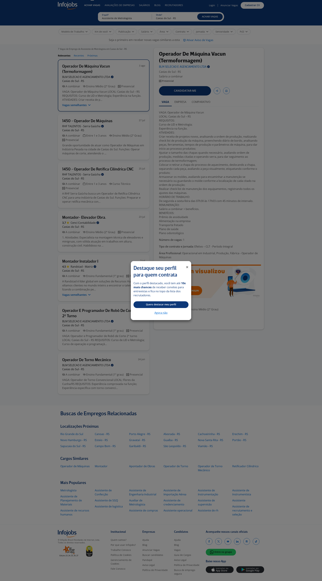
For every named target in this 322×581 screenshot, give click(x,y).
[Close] (187, 267)
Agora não (161, 313)
